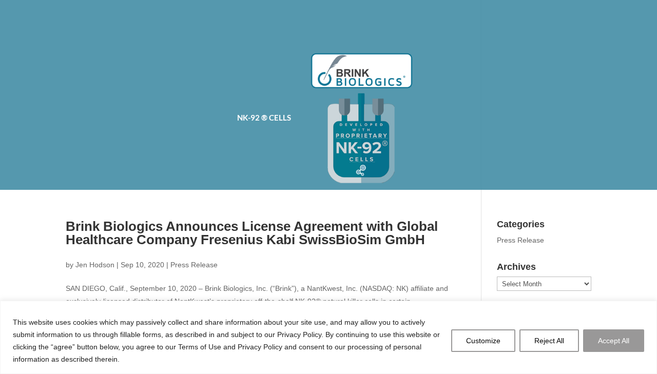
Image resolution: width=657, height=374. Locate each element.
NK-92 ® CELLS (264, 118)
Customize (483, 341)
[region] (328, 337)
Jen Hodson (94, 265)
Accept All (613, 341)
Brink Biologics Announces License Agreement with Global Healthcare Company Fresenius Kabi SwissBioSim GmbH (252, 233)
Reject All (549, 341)
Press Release (194, 265)
